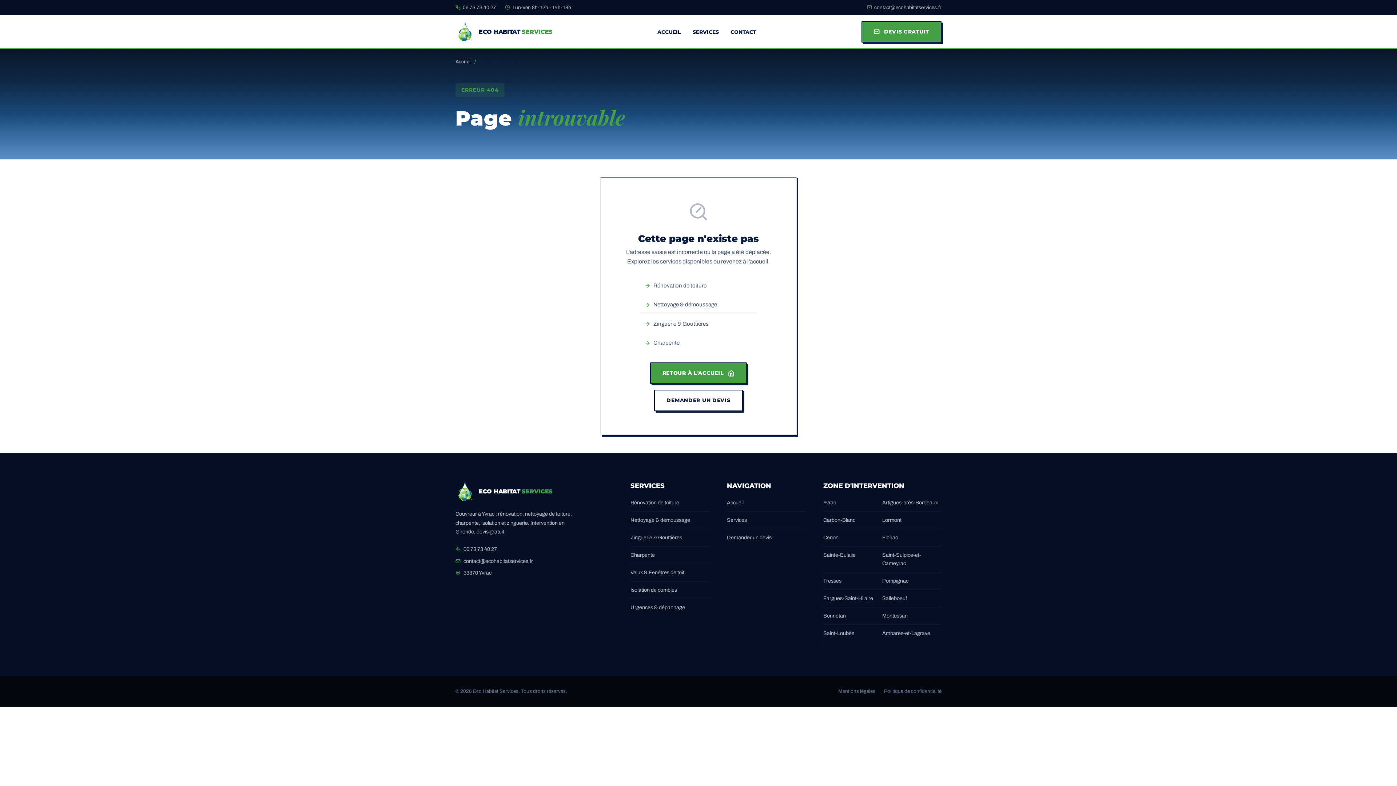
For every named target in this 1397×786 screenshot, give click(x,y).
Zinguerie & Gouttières (681, 324)
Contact (743, 32)
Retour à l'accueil (693, 373)
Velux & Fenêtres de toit (657, 572)
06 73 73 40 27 (479, 7)
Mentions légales (856, 691)
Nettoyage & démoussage (685, 304)
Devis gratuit (906, 31)
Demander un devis (698, 400)
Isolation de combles (653, 590)
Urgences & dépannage (657, 607)
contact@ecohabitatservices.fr (908, 7)
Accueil (669, 32)
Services (706, 32)
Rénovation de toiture (680, 286)
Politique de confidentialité (913, 691)
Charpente (666, 343)
